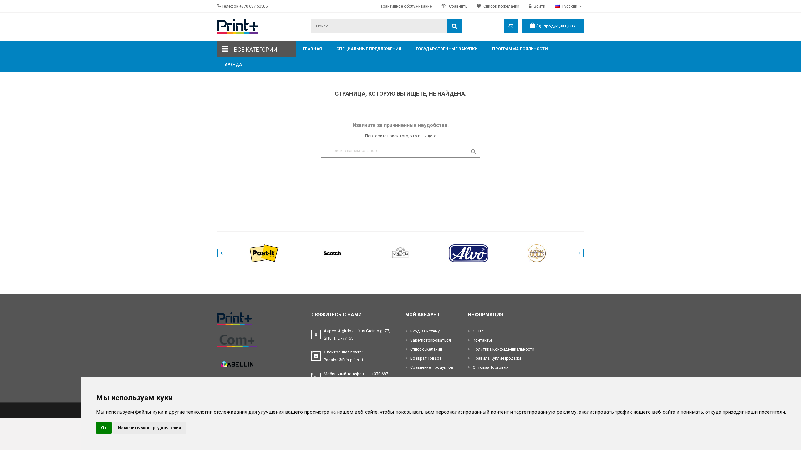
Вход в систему (425, 331)
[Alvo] (468, 253)
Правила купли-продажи (497, 358)
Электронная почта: (343, 356)
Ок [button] (104, 427)
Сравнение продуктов (431, 367)
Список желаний (426, 349)
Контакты (482, 340)
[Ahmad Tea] (400, 253)
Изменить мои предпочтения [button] (149, 427)
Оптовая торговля (490, 367)
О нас (478, 331)
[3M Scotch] (332, 253)
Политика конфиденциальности (503, 349)
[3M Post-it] (264, 253)
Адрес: (357, 334)
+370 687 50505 (253, 6)
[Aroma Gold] (537, 253)
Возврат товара (425, 358)
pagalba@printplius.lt (343, 360)
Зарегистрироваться (430, 340)
